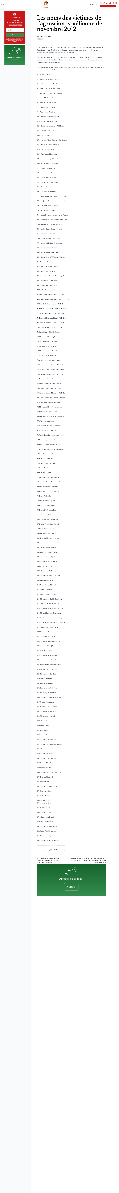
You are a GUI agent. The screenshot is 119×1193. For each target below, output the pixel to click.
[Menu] (3, 4)
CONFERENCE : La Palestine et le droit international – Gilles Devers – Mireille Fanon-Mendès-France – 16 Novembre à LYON (87, 860)
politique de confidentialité (15, 39)
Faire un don (93, 4)
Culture (40, 39)
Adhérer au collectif (107, 6)
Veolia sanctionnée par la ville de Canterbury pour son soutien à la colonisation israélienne (48, 860)
